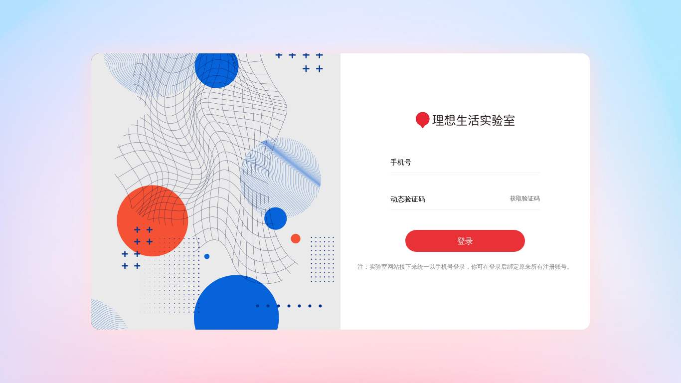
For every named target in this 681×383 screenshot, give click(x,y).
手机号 (400, 162)
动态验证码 (407, 198)
